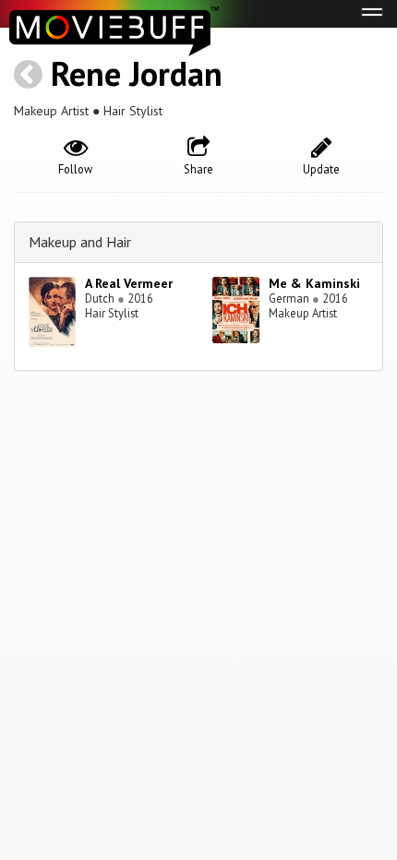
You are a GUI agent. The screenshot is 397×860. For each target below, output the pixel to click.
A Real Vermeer (129, 283)
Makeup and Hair (80, 242)
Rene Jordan (137, 73)
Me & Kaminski (314, 283)
